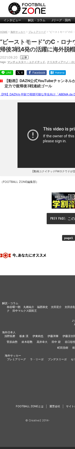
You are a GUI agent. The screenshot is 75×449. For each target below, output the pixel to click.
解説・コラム (36, 20)
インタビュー (12, 20)
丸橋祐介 (28, 307)
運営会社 (54, 406)
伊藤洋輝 (53, 336)
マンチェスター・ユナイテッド (26, 62)
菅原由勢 (12, 341)
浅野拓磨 (9, 336)
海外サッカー (13, 355)
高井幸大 (42, 341)
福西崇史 (42, 307)
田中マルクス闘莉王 (24, 310)
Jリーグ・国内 (61, 20)
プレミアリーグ (16, 359)
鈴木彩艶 (27, 341)
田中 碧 (56, 341)
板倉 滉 (23, 336)
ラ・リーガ (37, 359)
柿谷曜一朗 (13, 307)
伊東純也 (37, 336)
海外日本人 (9, 332)
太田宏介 (56, 307)
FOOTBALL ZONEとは (30, 406)
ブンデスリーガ (57, 359)
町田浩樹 (62, 347)
